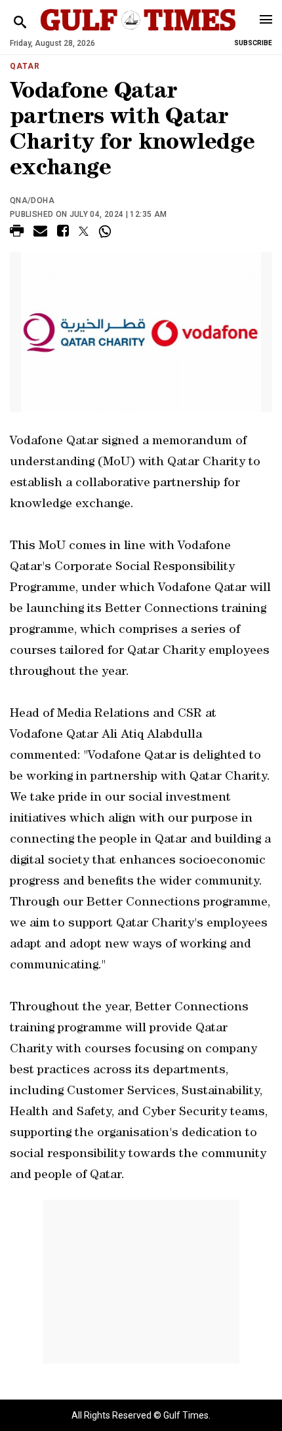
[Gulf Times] (138, 32)
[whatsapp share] (106, 231)
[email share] (40, 233)
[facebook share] (63, 233)
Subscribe (253, 43)
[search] (20, 22)
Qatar (25, 66)
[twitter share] (83, 231)
